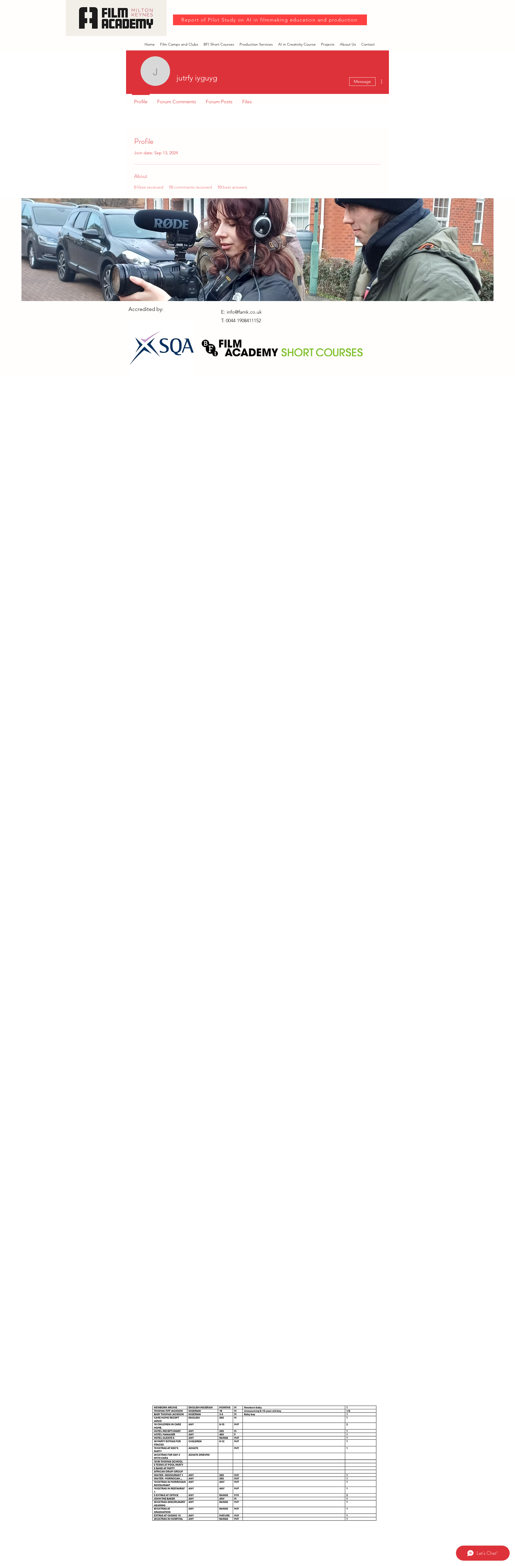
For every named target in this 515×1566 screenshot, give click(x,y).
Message (362, 81)
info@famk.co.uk (244, 312)
